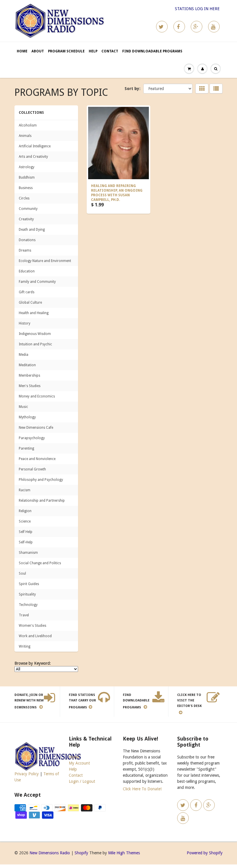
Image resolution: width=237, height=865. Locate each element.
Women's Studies (32, 626)
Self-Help (26, 542)
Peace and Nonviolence (37, 459)
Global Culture (30, 302)
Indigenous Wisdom (35, 334)
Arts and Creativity (33, 157)
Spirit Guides (29, 584)
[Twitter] (162, 26)
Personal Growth (32, 469)
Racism (24, 490)
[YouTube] (214, 26)
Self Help (25, 532)
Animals (25, 136)
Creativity (26, 219)
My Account (79, 763)
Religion (25, 511)
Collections (31, 113)
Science (25, 521)
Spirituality (27, 594)
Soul (22, 573)
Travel (24, 615)
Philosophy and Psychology (41, 480)
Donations (27, 240)
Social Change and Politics (40, 563)
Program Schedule (66, 51)
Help (93, 51)
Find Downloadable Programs (152, 51)
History (24, 323)
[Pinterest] (196, 26)
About (38, 51)
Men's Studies (29, 386)
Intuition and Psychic (35, 344)
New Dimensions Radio (49, 853)
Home (22, 51)
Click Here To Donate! (142, 789)
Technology (28, 605)
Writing (24, 646)
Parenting (26, 448)
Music (23, 407)
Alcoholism (28, 125)
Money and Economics (37, 396)
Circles (24, 198)
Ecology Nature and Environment (45, 261)
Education (27, 271)
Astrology (26, 167)
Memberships (29, 375)
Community (28, 209)
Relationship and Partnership (42, 501)
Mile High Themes (124, 853)
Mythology (27, 417)
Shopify (81, 853)
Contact (109, 51)
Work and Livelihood (35, 636)
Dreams (25, 250)
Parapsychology (32, 438)
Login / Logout (82, 781)
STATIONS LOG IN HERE (197, 8)
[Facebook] (179, 26)
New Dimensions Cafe (36, 428)
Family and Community (37, 282)
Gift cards (26, 292)
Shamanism (28, 553)
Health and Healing (34, 313)
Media (23, 355)
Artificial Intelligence (35, 146)
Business (26, 188)
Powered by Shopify (205, 853)
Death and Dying (32, 230)
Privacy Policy (26, 773)
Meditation (27, 365)
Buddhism (27, 177)
